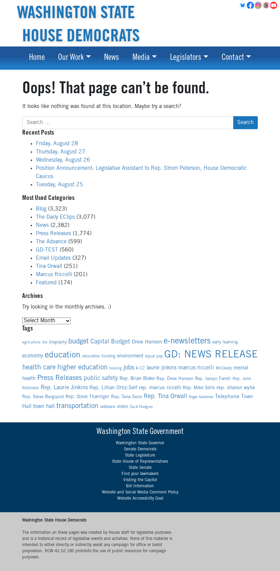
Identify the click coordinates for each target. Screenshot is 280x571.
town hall (44, 406)
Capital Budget (110, 342)
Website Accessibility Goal (140, 499)
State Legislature (140, 455)
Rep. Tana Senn (126, 397)
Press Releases (53, 233)
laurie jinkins (161, 368)
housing (115, 368)
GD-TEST (47, 250)
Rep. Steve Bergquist (43, 397)
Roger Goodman (201, 397)
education (63, 355)
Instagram (259, 5)
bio (44, 342)
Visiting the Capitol (140, 480)
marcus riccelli (196, 368)
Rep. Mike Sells (199, 388)
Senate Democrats (140, 449)
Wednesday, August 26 (63, 160)
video (122, 407)
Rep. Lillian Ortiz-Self (113, 388)
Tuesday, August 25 (59, 185)
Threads (266, 5)
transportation (77, 406)
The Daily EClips (55, 217)
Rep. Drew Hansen (174, 379)
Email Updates (53, 258)
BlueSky (243, 5)
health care (39, 367)
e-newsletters (187, 342)
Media (141, 58)
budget (78, 341)
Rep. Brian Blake (137, 379)
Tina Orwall (49, 266)
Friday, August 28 (57, 144)
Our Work (71, 58)
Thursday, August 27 (60, 152)
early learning (225, 342)
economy (32, 356)
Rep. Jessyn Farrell (213, 379)
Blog (41, 209)
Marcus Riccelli (54, 274)
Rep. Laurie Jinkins (64, 388)
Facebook (251, 5)
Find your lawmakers (140, 474)
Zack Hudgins (141, 407)
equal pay (154, 356)
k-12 (140, 368)
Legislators (185, 58)
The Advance (51, 242)
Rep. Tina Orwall (165, 397)
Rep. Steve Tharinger (87, 397)
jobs (128, 368)
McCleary (224, 368)
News (111, 58)
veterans (107, 407)
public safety (101, 379)
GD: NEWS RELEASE (211, 355)
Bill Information (140, 486)
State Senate (140, 468)
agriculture (31, 342)
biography (58, 342)
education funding (98, 356)
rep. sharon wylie (235, 388)
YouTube (274, 5)
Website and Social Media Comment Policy (140, 492)
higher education (82, 367)
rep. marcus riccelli (160, 388)
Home (37, 58)
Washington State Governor (140, 443)
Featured (46, 283)
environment (130, 356)
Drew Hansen (147, 342)
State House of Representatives (140, 462)
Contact (233, 58)
